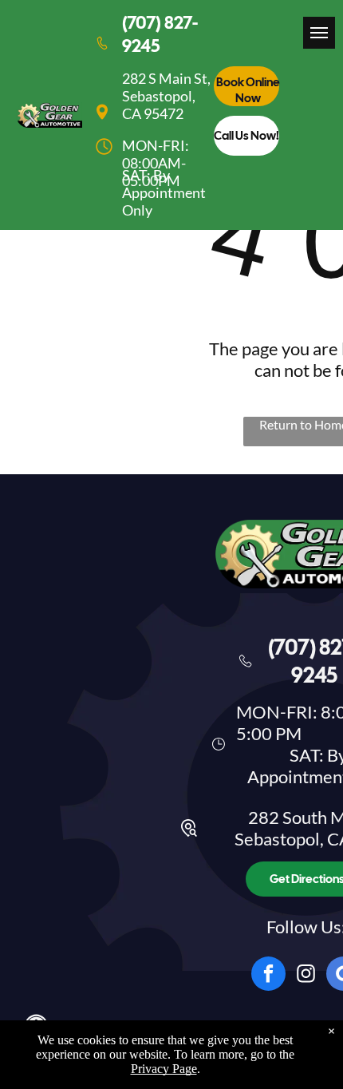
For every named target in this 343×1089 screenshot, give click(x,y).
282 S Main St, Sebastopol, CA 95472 (166, 95)
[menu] (319, 33)
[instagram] (306, 975)
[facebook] (268, 975)
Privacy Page (164, 1068)
